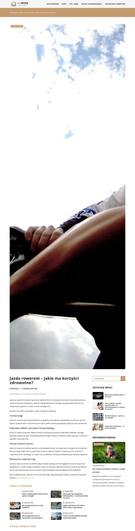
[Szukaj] (123, 378)
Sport (64, 4)
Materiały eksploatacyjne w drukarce (115, 396)
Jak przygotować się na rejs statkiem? (32, 506)
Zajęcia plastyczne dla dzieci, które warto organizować (74, 506)
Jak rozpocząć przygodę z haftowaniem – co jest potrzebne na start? (75, 496)
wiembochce (14, 388)
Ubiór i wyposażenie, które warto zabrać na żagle (35, 495)
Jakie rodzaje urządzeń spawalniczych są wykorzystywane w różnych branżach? (115, 406)
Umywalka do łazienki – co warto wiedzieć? (114, 427)
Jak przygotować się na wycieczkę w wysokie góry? (32, 517)
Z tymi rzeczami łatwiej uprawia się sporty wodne (75, 517)
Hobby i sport (17, 26)
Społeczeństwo (53, 4)
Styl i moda (73, 4)
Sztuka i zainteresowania (91, 4)
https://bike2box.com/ (24, 478)
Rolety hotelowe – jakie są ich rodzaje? (114, 417)
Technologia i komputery (115, 4)
